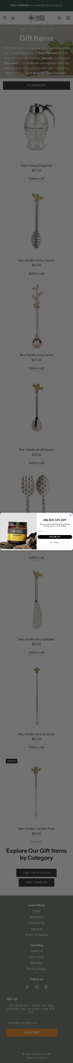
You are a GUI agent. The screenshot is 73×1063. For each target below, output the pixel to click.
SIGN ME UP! (54, 537)
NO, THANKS (54, 542)
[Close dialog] (70, 515)
